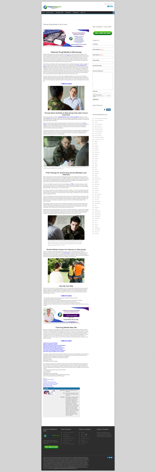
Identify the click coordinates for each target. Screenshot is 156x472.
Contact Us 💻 (84, 434)
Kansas (96, 169)
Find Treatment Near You (68, 432)
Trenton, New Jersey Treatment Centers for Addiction (54, 350)
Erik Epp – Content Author (48, 386)
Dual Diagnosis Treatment (68, 438)
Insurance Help (66, 442)
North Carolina (98, 201)
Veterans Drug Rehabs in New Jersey (55, 24)
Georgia (96, 158)
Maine (96, 175)
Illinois (96, 163)
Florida (96, 156)
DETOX (96, 122)
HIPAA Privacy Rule (85, 438)
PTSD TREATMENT (99, 131)
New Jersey (97, 196)
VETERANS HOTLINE (99, 139)
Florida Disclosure (84, 442)
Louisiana (96, 173)
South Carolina (98, 214)
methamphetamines (62, 117)
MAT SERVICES (98, 126)
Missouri (96, 186)
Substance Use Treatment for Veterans (50, 383)
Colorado (96, 150)
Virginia (96, 226)
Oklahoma (97, 207)
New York (97, 199)
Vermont (96, 224)
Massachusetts (98, 179)
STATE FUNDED (98, 135)
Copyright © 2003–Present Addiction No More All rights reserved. (65, 468)
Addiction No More (71, 467)
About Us (83, 432)
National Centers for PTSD (48, 379)
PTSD (72, 184)
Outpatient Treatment (68, 440)
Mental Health (53, 382)
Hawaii (96, 160)
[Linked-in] (111, 457)
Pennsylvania (97, 211)
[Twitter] (110, 6)
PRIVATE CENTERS (99, 128)
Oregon (96, 209)
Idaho (96, 162)
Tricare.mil (45, 380)
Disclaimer (83, 440)
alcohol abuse (67, 252)
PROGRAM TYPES (59, 12)
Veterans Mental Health (48, 385)
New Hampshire (98, 194)
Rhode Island (97, 212)
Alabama (96, 141)
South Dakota (97, 216)
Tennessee (97, 218)
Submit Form (95, 99)
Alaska (96, 143)
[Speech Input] (104, 110)
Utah (96, 222)
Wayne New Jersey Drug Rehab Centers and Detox (53, 351)
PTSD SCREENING (98, 129)
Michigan (96, 180)
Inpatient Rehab (66, 436)
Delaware (97, 154)
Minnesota (97, 182)
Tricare (68, 55)
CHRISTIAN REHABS (99, 120)
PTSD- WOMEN (98, 133)
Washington (97, 228)
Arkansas (96, 146)
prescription (76, 117)
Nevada (96, 192)
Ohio (96, 205)
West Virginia (97, 229)
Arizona (96, 145)
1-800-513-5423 (66, 84)
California (96, 148)
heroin (68, 117)
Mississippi (97, 184)
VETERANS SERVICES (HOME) (101, 118)
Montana (96, 188)
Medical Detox (66, 434)
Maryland (96, 177)
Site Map (83, 443)
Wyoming (97, 233)
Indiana (96, 165)
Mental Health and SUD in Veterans (50, 384)
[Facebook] (108, 6)
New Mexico (97, 197)
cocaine (71, 117)
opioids (48, 118)
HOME (43, 12)
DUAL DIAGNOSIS (98, 124)
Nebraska (97, 190)
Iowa (96, 167)
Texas (96, 220)
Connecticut (97, 152)
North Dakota (97, 203)
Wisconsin (97, 231)
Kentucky (96, 171)
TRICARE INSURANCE (99, 137)
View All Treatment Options (69, 443)
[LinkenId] (112, 6)
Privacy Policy (84, 436)
